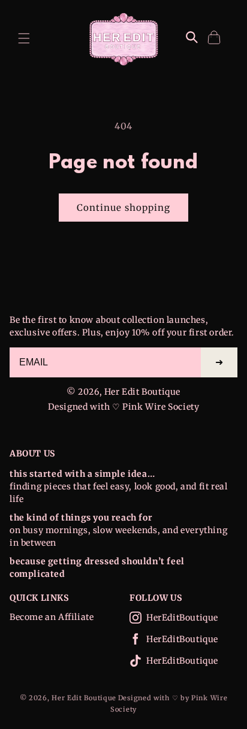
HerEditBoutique (182, 617)
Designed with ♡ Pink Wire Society (124, 406)
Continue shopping (123, 207)
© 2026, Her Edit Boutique (123, 391)
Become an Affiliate (52, 617)
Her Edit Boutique (84, 698)
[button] (24, 38)
